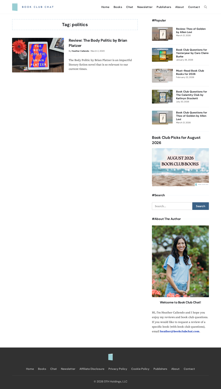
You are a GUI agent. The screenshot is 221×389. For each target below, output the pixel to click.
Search (200, 206)
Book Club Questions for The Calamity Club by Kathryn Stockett (191, 95)
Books (118, 7)
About (179, 7)
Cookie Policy (140, 369)
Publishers (164, 7)
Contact (194, 7)
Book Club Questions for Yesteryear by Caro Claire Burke (192, 53)
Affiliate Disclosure (91, 369)
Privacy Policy (117, 369)
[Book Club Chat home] (110, 355)
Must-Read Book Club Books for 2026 (190, 72)
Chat (129, 7)
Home (105, 7)
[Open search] (205, 6)
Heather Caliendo (80, 51)
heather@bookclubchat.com (179, 331)
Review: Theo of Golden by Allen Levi (191, 30)
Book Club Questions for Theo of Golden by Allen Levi (191, 116)
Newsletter (144, 7)
